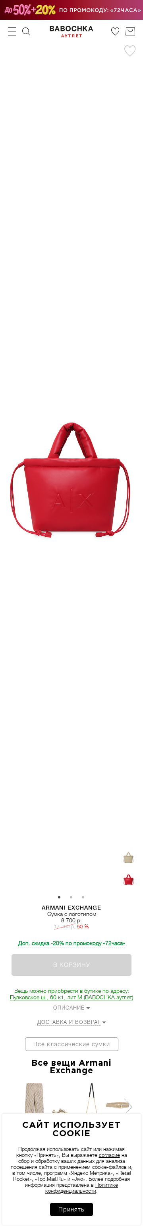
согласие (109, 1155)
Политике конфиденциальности (81, 1188)
